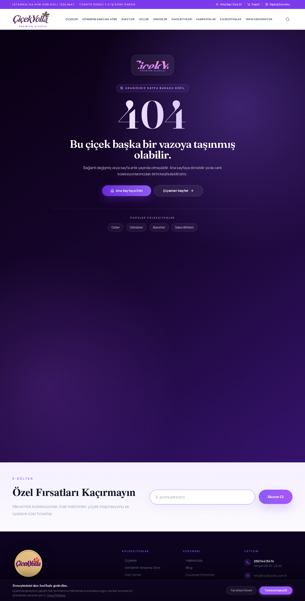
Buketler (128, 19)
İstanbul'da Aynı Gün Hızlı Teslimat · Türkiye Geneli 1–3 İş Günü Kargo (74, 4)
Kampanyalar (206, 19)
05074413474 (264, 561)
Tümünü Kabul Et (276, 590)
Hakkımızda (194, 560)
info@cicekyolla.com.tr (270, 575)
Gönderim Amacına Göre (99, 19)
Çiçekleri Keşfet (175, 190)
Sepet (256, 4)
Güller (144, 19)
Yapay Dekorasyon (259, 19)
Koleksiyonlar (230, 19)
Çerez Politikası (56, 595)
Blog (189, 567)
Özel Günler (133, 575)
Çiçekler (71, 19)
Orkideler (160, 19)
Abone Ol (276, 496)
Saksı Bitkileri (181, 19)
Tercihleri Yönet (241, 590)
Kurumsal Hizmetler (200, 575)
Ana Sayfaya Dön (129, 190)
